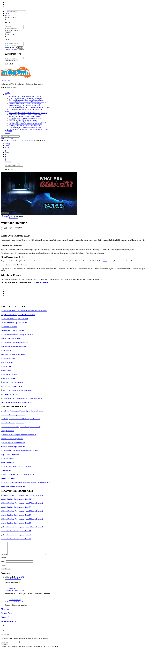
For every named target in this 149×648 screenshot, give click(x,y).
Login (7, 13)
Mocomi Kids (5, 80)
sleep (105, 261)
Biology (31, 140)
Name (3, 558)
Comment (4, 554)
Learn (18, 140)
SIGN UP (4, 644)
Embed (8, 162)
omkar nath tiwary (15, 600)
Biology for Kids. (43, 282)
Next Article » (13, 218)
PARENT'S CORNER (8, 138)
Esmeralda (12, 588)
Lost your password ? (12, 49)
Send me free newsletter (13, 30)
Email (3, 561)
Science (24, 140)
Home (13, 140)
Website (3, 565)
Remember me (12, 47)
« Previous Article (6, 216)
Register (7, 15)
